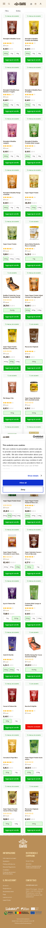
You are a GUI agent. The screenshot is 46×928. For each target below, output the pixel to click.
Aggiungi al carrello (12, 60)
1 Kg (11, 53)
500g (16, 618)
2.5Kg (39, 207)
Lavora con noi (7, 897)
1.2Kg (16, 824)
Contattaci (6, 870)
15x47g (12, 310)
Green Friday (30, 861)
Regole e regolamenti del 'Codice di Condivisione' (33, 867)
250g (27, 207)
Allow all (23, 483)
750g (33, 207)
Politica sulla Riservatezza (23, 923)
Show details (33, 476)
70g (7, 618)
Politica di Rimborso (9, 864)
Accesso (5, 885)
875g (33, 310)
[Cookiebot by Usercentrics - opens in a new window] (33, 436)
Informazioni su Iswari (9, 858)
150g (7, 772)
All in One (28, 864)
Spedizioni (6, 861)
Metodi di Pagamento (9, 867)
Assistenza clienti (8, 891)
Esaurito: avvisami (34, 727)
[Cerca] (9, 4)
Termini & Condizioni (23, 919)
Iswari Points (7, 900)
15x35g (34, 670)
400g (28, 310)
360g (6, 53)
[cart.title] (35, 4)
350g (5, 516)
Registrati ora (7, 888)
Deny (23, 489)
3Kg (17, 53)
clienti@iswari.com (32, 885)
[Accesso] (41, 4)
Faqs (4, 894)
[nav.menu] (4, 3)
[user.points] (31, 3)
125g (7, 721)
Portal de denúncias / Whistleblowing (9, 873)
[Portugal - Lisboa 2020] (23, 913)
